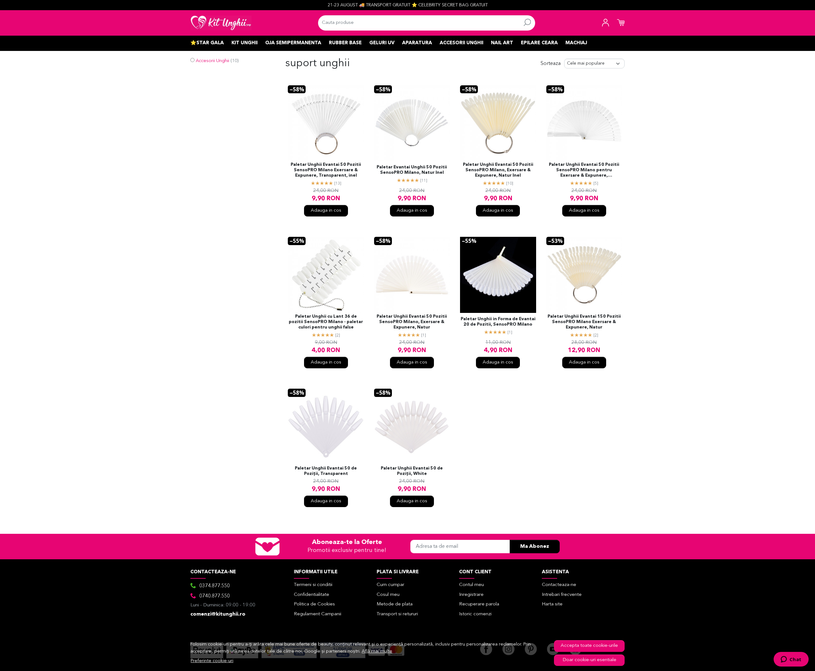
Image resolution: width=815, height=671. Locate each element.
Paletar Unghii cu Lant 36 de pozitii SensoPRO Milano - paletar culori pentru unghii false (326, 321)
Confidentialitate (311, 594)
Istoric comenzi (475, 614)
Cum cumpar (390, 585)
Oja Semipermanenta (293, 43)
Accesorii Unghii (461, 43)
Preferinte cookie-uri (212, 661)
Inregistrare (471, 594)
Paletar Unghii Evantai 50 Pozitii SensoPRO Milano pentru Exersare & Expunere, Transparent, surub (584, 171)
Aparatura (417, 43)
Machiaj (576, 43)
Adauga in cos (326, 210)
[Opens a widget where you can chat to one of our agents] (791, 660)
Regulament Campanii (317, 614)
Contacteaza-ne (559, 585)
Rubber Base (345, 43)
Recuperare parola (479, 604)
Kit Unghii (244, 43)
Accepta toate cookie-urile (589, 645)
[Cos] (621, 23)
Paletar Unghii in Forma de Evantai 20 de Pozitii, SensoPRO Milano (498, 322)
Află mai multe (377, 651)
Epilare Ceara (539, 43)
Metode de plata (395, 604)
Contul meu (471, 585)
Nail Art (502, 43)
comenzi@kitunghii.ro (217, 614)
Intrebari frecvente (562, 594)
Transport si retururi (397, 614)
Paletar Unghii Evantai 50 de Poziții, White (412, 471)
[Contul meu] (605, 23)
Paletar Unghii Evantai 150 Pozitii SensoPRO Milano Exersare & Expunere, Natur (584, 321)
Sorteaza (551, 63)
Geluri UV (381, 43)
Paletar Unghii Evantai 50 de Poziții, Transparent (326, 471)
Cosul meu (388, 594)
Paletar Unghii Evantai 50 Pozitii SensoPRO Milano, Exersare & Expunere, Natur (412, 321)
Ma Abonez (534, 546)
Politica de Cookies (314, 604)
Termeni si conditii (313, 585)
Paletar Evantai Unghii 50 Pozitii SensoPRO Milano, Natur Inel (412, 170)
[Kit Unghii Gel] (221, 23)
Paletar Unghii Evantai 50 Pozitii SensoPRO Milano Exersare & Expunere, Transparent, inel (326, 170)
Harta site (552, 604)
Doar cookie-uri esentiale (589, 660)
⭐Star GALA (207, 43)
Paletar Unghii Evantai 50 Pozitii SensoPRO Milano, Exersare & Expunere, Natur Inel (498, 170)
